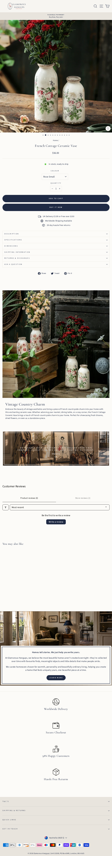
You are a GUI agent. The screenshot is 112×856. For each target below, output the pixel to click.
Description (11, 234)
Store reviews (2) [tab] (82, 498)
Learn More (56, 678)
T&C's (5, 801)
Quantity (56, 183)
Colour (55, 171)
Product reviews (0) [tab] (29, 498)
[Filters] (5, 507)
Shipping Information (17, 252)
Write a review (56, 521)
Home (55, 140)
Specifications (13, 240)
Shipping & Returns (14, 810)
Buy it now (56, 207)
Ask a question (13, 264)
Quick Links (9, 820)
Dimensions (11, 246)
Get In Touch (10, 829)
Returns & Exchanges (17, 258)
